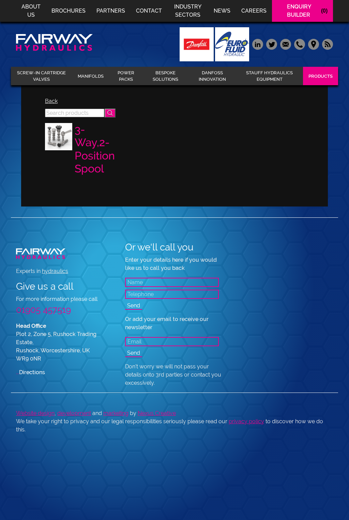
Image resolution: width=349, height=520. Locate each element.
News (222, 10)
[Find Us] (313, 44)
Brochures (68, 10)
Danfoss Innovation (212, 76)
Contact (149, 10)
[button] (110, 113)
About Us (31, 10)
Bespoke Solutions (165, 76)
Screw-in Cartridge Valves (41, 76)
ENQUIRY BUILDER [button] (307, 10)
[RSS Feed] (326, 44)
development (74, 413)
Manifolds (91, 76)
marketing (115, 413)
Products (320, 76)
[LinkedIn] (257, 44)
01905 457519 (43, 310)
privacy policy (246, 421)
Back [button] (51, 101)
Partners (110, 10)
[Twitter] (271, 44)
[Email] (285, 44)
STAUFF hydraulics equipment (269, 76)
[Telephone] (299, 44)
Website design (35, 413)
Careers (254, 10)
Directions (30, 372)
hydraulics (55, 271)
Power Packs (126, 76)
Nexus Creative (157, 413)
